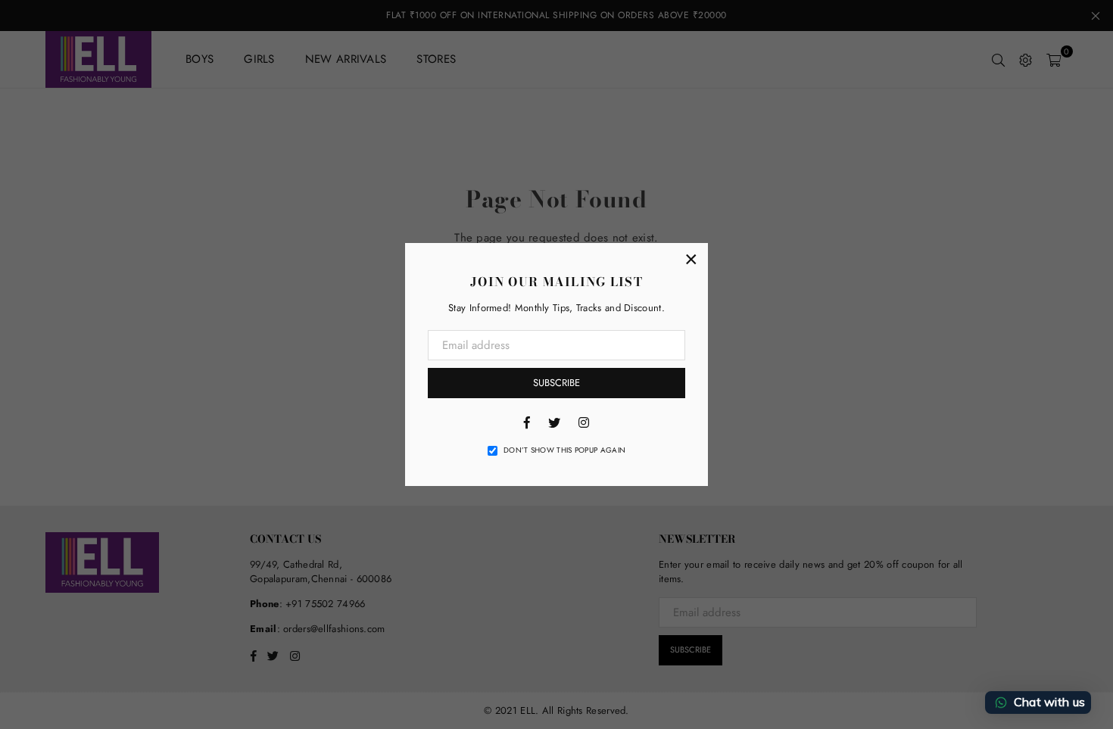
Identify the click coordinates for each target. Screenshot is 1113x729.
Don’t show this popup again (564, 450)
